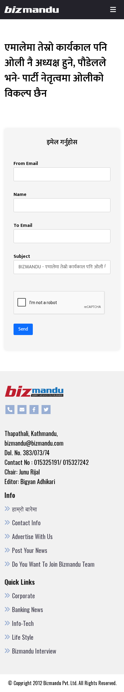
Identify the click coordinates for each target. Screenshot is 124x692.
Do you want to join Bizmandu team (53, 564)
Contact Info (26, 522)
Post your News (29, 550)
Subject (22, 256)
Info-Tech (23, 623)
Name (20, 194)
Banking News (27, 609)
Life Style (22, 637)
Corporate (23, 595)
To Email (23, 225)
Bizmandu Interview (34, 650)
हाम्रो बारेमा (24, 508)
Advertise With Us (32, 536)
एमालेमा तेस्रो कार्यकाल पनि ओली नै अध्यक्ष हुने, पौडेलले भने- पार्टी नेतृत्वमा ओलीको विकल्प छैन (56, 70)
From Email (26, 163)
